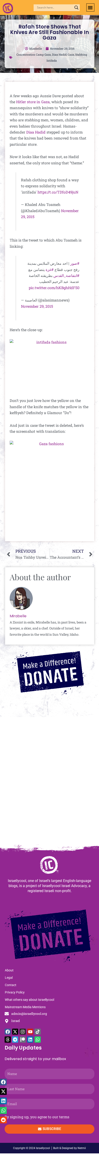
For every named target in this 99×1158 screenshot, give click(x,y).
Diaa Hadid (59, 54)
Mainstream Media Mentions (25, 1007)
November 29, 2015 (37, 306)
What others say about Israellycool (29, 1000)
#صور (74, 263)
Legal (9, 977)
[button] (90, 7)
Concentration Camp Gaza (33, 54)
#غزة (50, 269)
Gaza (71, 54)
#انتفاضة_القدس (66, 275)
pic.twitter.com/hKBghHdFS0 (54, 287)
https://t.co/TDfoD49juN (58, 192)
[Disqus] (49, 783)
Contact (10, 985)
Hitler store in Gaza (33, 101)
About (9, 970)
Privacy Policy (15, 992)
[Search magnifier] (76, 7)
